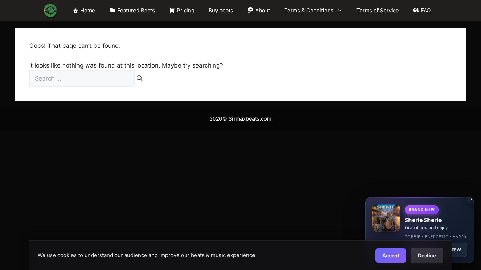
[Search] (139, 79)
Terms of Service (377, 10)
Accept (390, 255)
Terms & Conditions (308, 10)
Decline (427, 255)
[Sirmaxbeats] (50, 10)
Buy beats (220, 10)
